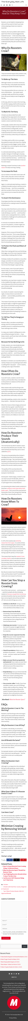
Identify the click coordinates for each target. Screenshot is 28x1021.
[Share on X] (16, 860)
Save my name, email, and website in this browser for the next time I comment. (14, 933)
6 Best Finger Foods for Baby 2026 (10, 959)
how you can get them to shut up (16, 594)
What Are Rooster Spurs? (17, 699)
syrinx (9, 451)
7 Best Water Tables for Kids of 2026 (10, 964)
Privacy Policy (13, 1018)
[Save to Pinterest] (23, 860)
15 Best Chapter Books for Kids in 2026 (11, 967)
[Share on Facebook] (9, 860)
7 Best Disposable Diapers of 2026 (9, 962)
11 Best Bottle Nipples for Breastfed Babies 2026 (13, 956)
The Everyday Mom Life (12, 2)
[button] (12, 5)
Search (24, 946)
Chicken (5, 884)
